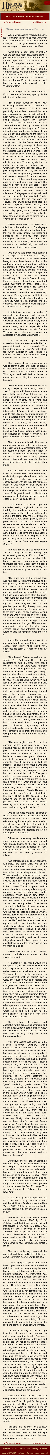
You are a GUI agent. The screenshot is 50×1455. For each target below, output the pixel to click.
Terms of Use (24, 1448)
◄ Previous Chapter (12, 22)
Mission (6, 1448)
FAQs (14, 1448)
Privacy (35, 1448)
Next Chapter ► (40, 22)
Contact (43, 1448)
